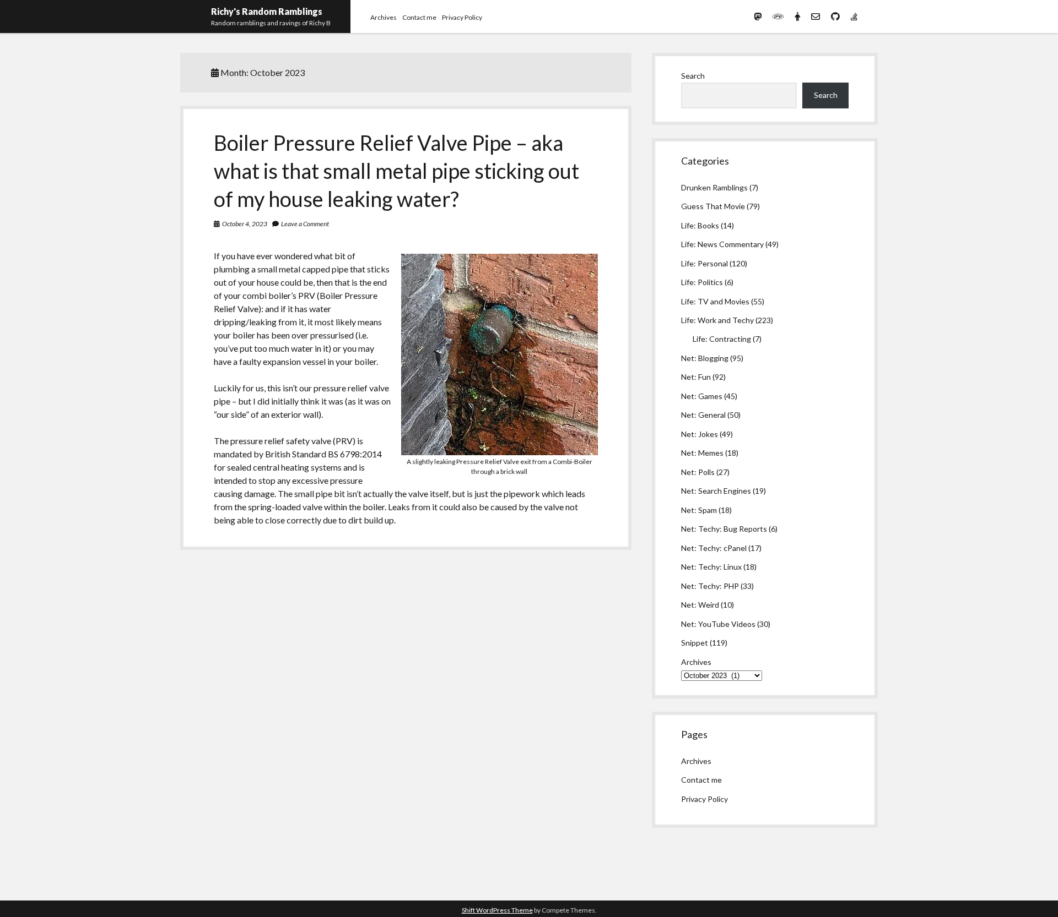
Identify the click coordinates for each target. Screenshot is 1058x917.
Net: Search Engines (716, 490)
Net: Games (701, 396)
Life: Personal (704, 263)
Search (693, 75)
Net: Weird (700, 604)
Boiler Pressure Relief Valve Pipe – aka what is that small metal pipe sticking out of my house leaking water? (396, 170)
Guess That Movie (713, 206)
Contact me (419, 17)
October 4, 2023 (244, 224)
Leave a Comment (305, 224)
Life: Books (700, 225)
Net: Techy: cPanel (714, 548)
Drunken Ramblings (714, 187)
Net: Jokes (699, 434)
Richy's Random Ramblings (266, 11)
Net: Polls (698, 472)
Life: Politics (702, 282)
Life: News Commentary (722, 244)
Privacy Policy (462, 17)
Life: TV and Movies (715, 301)
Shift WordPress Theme (497, 910)
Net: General (703, 414)
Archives (383, 17)
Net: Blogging (704, 358)
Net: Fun (696, 376)
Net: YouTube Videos (718, 624)
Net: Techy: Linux (711, 566)
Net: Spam (699, 510)
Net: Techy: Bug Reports (724, 528)
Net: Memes (702, 452)
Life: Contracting (722, 338)
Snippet (694, 642)
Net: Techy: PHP (710, 586)
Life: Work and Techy (717, 320)
